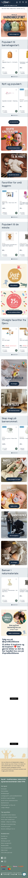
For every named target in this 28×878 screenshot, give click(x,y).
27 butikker (23, 255)
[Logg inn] (17, 2)
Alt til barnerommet (14, 410)
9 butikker (22, 449)
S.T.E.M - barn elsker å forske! (9, 817)
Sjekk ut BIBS (14, 506)
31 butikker (23, 351)
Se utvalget (14, 383)
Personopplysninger (6, 847)
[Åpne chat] (24, 874)
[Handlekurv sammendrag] (23, 2)
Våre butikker (4, 791)
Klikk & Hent (4, 850)
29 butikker (23, 213)
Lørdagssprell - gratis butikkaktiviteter (11, 795)
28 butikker (5, 73)
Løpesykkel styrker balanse (8, 814)
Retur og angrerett (6, 843)
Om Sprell (3, 788)
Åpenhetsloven (5, 802)
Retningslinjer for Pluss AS (8, 805)
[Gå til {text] (14, 25)
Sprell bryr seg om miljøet (8, 798)
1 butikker (5, 449)
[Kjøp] (16, 72)
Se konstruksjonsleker (14, 148)
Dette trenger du (14, 34)
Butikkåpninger (5, 793)
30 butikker (5, 255)
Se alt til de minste (14, 174)
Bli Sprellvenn (14, 285)
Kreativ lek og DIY (5, 826)
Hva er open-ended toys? (8, 819)
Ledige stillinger (5, 807)
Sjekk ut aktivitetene (14, 633)
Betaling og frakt (5, 841)
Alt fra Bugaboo (14, 535)
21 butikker (5, 213)
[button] (16, 51)
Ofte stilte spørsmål (6, 852)
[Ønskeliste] (20, 2)
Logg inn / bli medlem (5, 347)
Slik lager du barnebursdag (8, 824)
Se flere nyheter (14, 122)
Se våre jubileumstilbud (14, 312)
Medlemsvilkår (5, 845)
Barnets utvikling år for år (8, 828)
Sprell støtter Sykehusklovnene (9, 800)
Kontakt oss (4, 836)
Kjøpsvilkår (4, 838)
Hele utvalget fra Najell (14, 479)
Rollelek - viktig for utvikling (8, 821)
